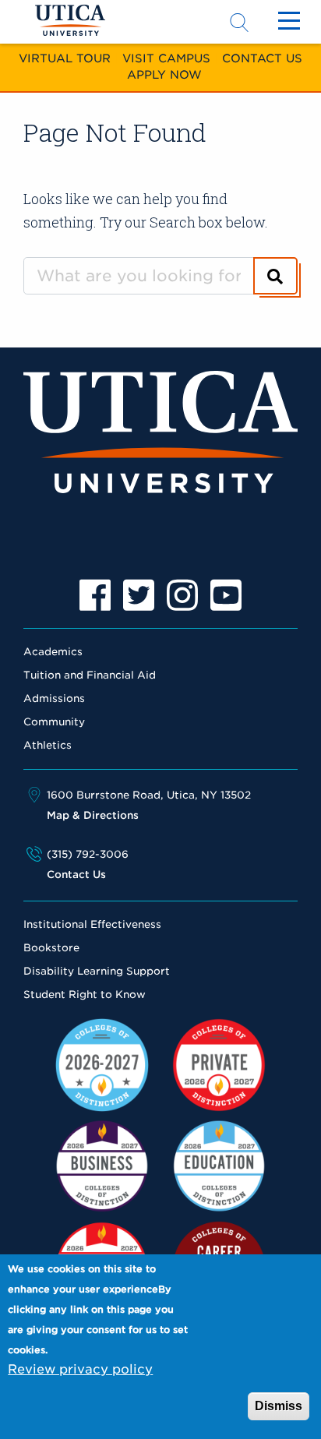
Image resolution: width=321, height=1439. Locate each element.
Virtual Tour (65, 58)
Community (54, 722)
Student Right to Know (84, 994)
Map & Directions (93, 815)
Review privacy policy (80, 1369)
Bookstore (51, 948)
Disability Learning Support (96, 971)
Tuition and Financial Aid (89, 675)
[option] (95, 595)
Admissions (54, 698)
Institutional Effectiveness (92, 924)
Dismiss (278, 1406)
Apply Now (164, 74)
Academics (53, 652)
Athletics (47, 745)
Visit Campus (166, 58)
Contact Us (262, 58)
